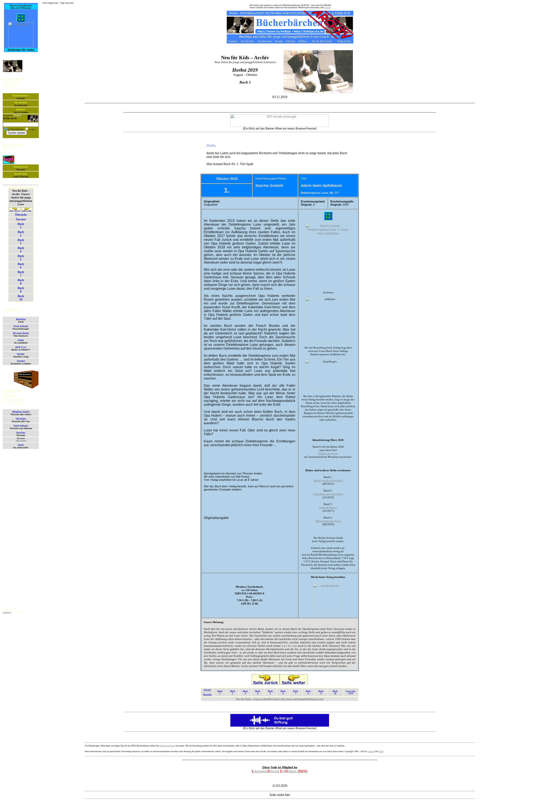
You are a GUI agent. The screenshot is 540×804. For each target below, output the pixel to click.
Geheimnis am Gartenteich (328, 494)
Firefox (327, 7)
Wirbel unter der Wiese (328, 521)
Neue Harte (21, 440)
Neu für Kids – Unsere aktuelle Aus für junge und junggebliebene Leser (280, 698)
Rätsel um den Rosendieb (328, 480)
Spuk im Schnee (328, 507)
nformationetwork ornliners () (280, 771)
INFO (381, 751)
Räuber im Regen (328, 453)
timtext (7, 612)
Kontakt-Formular (167, 746)
